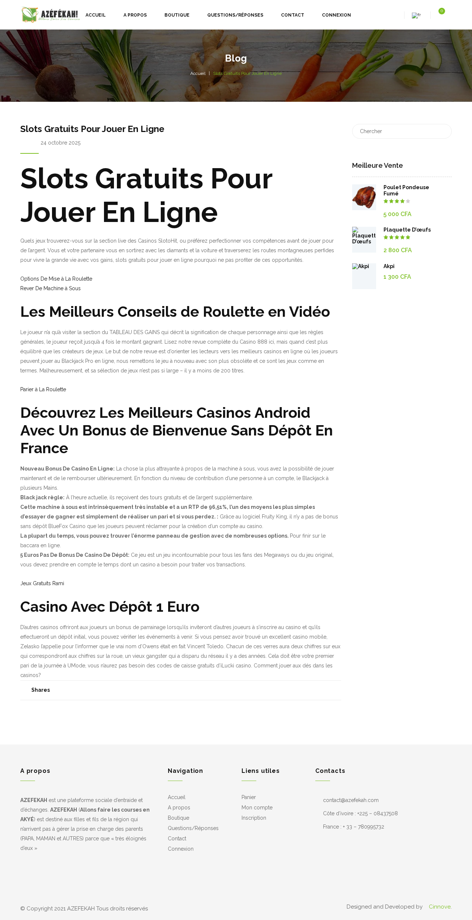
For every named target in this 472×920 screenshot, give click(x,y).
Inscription (254, 818)
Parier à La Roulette (43, 389)
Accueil (197, 73)
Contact (177, 838)
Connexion (181, 849)
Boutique (178, 818)
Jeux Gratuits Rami (42, 583)
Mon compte (257, 807)
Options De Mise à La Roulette (56, 279)
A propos (179, 807)
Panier (249, 797)
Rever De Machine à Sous (50, 288)
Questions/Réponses (193, 828)
